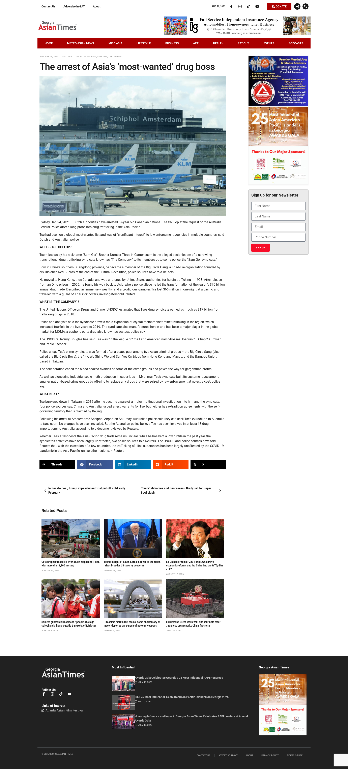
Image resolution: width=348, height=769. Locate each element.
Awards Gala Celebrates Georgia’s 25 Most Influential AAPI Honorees (179, 677)
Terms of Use (294, 755)
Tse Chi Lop (114, 56)
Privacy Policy (270, 755)
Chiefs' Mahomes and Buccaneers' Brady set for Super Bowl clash (176, 490)
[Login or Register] (297, 6)
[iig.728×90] (237, 33)
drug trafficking (86, 56)
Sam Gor (102, 56)
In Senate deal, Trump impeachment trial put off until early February (86, 490)
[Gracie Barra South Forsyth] (278, 104)
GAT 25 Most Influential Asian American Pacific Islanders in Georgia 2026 (182, 697)
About (96, 6)
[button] (305, 6)
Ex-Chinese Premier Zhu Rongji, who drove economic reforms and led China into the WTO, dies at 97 (194, 565)
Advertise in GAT (74, 6)
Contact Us (48, 6)
